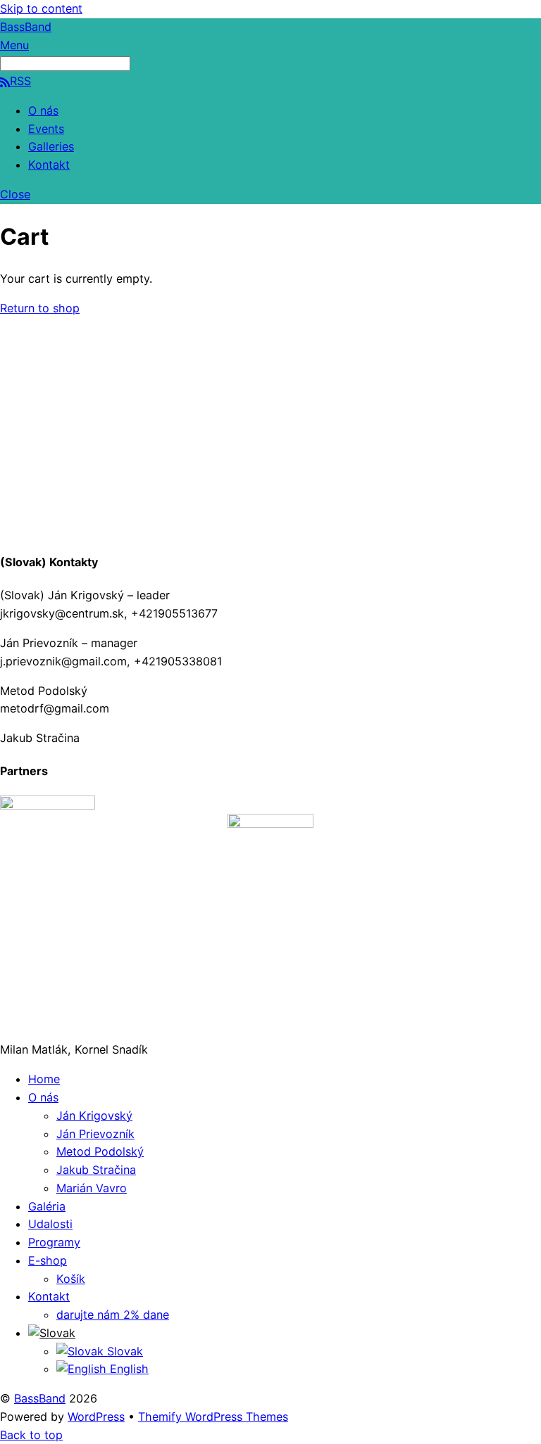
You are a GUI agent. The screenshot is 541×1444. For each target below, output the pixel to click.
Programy (54, 1242)
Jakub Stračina (96, 1170)
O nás (43, 110)
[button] (51, 1333)
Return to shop (40, 308)
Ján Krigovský (94, 1115)
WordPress (96, 1417)
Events (46, 129)
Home (44, 1079)
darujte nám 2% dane (112, 1315)
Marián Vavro (91, 1188)
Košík (70, 1279)
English (127, 1369)
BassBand (40, 1398)
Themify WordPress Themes (213, 1417)
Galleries (51, 146)
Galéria (47, 1206)
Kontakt (49, 165)
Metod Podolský (100, 1151)
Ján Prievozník (95, 1134)
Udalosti (50, 1224)
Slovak (123, 1351)
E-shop (47, 1260)
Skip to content (41, 8)
